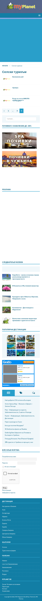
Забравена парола (8, 492)
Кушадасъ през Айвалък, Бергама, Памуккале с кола (25, 297)
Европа (4, 523)
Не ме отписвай (10, 467)
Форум (4, 574)
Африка (4, 516)
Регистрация (6, 490)
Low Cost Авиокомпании (10, 564)
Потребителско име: (9, 456)
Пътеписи (5, 571)
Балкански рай (17, 77)
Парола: (5, 463)
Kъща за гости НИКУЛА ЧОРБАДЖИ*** (20, 99)
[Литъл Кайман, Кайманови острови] (11, 353)
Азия (3, 510)
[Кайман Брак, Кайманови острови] (20, 353)
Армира (15, 88)
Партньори (5, 586)
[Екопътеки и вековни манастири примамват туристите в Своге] (6, 321)
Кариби (4, 527)
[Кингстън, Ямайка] (20, 345)
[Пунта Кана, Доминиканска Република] (30, 345)
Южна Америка (7, 537)
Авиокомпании (7, 567)
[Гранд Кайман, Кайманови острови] (30, 353)
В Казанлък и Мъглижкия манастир (25, 286)
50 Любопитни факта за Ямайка (16, 429)
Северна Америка (8, 530)
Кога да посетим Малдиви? (14, 425)
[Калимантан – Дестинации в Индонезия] (6, 310)
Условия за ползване (13, 584)
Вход (4, 488)
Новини (4, 560)
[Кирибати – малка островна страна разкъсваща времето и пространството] (6, 277)
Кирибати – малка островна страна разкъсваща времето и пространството (25, 277)
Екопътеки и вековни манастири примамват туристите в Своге (24, 319)
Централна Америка (8, 534)
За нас (4, 584)
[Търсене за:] (21, 119)
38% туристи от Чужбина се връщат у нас (19, 442)
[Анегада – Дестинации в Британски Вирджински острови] (20, 338)
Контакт (4, 589)
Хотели (4, 547)
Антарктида (6, 513)
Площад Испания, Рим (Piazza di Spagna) (19, 439)
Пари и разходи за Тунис (13, 422)
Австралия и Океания (9, 506)
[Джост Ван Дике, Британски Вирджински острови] (11, 338)
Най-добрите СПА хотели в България (18, 400)
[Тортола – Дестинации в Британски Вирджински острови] (11, 345)
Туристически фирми (9, 550)
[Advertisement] (21, 40)
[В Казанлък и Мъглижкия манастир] (6, 288)
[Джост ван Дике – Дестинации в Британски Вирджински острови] (30, 338)
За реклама (6, 591)
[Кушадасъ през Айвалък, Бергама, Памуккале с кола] (6, 299)
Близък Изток (6, 520)
